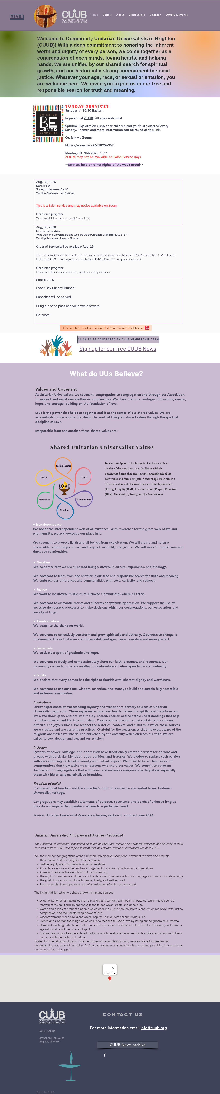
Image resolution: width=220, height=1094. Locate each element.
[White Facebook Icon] (105, 1055)
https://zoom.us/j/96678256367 (89, 145)
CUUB (88, 118)
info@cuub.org (154, 1027)
